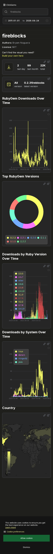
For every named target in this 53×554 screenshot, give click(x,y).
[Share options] (44, 61)
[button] (26, 532)
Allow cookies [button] (27, 538)
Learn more (10, 527)
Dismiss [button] (26, 547)
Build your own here (12, 55)
